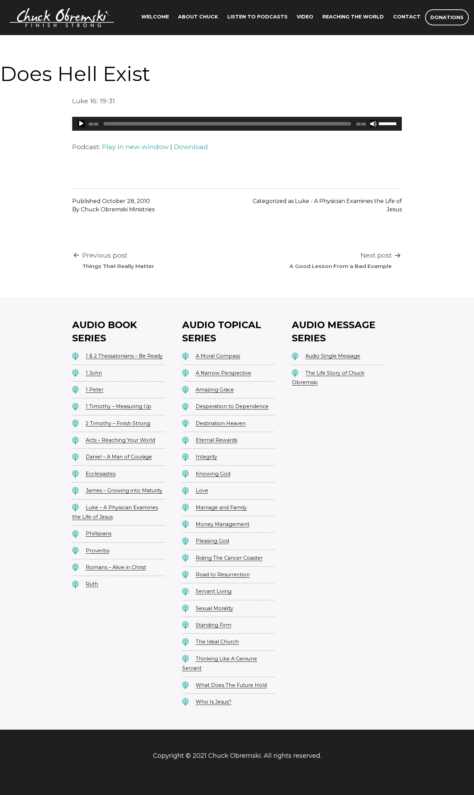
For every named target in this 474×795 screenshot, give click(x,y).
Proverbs (97, 550)
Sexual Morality (214, 608)
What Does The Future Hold (231, 685)
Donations (447, 17)
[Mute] (373, 123)
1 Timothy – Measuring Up (118, 406)
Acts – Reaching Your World (120, 440)
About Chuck (198, 17)
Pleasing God (212, 541)
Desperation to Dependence (232, 406)
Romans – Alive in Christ (116, 567)
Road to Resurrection (223, 574)
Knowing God (213, 474)
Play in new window (135, 147)
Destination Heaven (221, 423)
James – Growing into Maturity (124, 490)
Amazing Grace (215, 390)
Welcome (155, 17)
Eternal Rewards (216, 440)
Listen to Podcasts (257, 17)
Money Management (222, 524)
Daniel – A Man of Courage (119, 457)
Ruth (92, 584)
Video (305, 17)
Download (191, 147)
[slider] (388, 123)
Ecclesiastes (101, 474)
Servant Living (213, 591)
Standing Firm (213, 625)
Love (202, 490)
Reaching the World (353, 17)
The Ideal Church (217, 642)
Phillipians (98, 533)
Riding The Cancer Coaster (229, 558)
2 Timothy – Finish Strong (118, 423)
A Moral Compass (218, 356)
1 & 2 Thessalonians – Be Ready (124, 356)
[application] (237, 124)
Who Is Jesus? (213, 702)
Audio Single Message (332, 356)
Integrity (206, 457)
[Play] (81, 123)
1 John (94, 373)
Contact (407, 17)
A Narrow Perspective (223, 373)
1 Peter (94, 390)
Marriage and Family (221, 507)
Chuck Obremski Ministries (117, 209)
